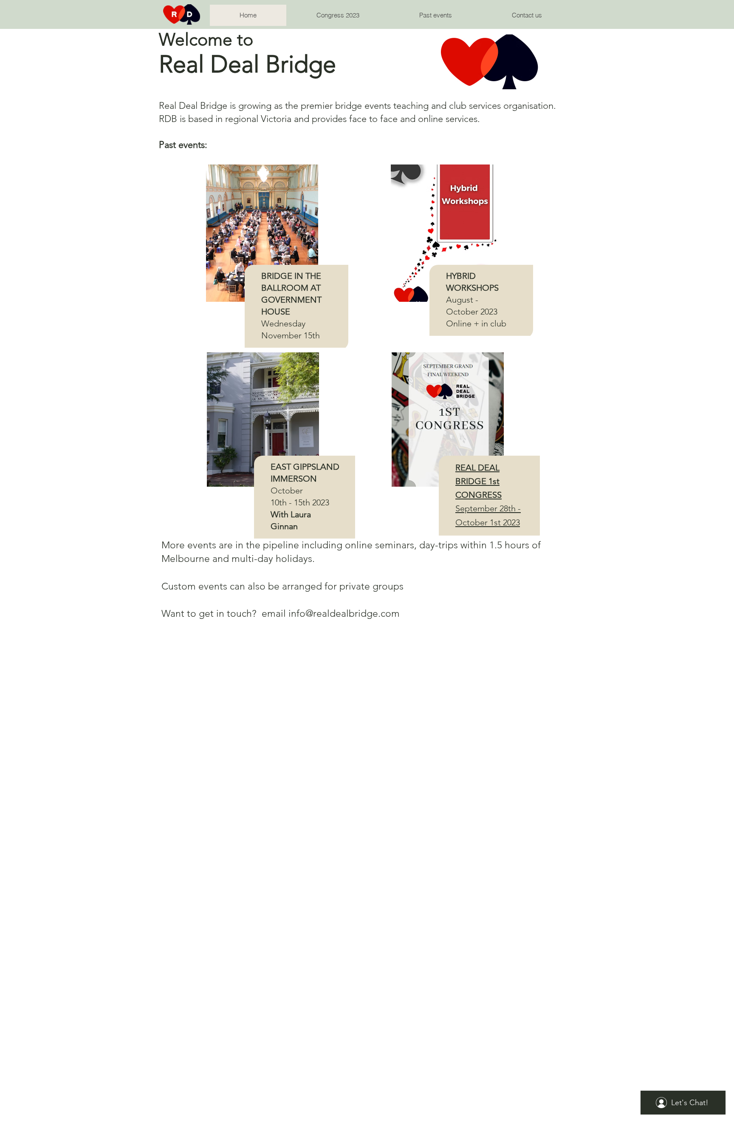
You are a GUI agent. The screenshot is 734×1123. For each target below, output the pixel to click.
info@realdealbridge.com (344, 613)
